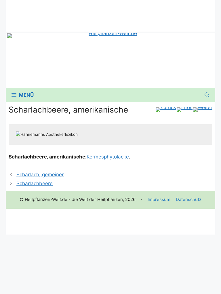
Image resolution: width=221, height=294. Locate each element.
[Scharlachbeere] (202, 109)
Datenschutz (188, 199)
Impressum (159, 199)
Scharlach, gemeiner (40, 174)
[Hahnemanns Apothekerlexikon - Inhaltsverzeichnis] (185, 109)
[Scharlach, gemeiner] (166, 109)
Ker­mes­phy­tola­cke (108, 157)
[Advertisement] (110, 13)
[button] (207, 95)
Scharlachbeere (34, 183)
